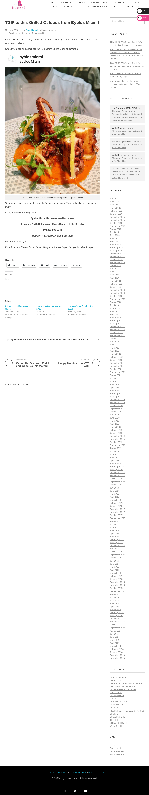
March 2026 (115, 208)
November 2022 (117, 329)
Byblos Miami (17, 339)
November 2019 (117, 439)
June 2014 (115, 637)
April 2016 (114, 570)
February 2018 (117, 503)
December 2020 (117, 399)
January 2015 (116, 615)
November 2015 (117, 585)
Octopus (67, 339)
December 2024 (117, 253)
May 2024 (114, 275)
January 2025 (116, 250)
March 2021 (115, 390)
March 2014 (115, 646)
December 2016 (117, 545)
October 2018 (116, 478)
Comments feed (117, 751)
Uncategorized (118, 723)
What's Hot (116, 726)
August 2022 (115, 339)
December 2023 (117, 290)
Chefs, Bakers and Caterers (126, 683)
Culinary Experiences (122, 686)
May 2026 (114, 205)
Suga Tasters (117, 717)
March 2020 (115, 427)
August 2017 (115, 521)
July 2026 (114, 199)
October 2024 (116, 259)
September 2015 (117, 591)
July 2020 (114, 415)
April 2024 (114, 278)
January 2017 (116, 542)
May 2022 (114, 348)
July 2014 (114, 634)
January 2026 (116, 214)
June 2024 (115, 272)
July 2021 (114, 378)
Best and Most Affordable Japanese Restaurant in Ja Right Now (127, 131)
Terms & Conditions (56, 772)
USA (87, 339)
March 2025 (115, 244)
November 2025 (117, 220)
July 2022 (114, 342)
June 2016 (115, 564)
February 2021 (117, 393)
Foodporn (13, 33)
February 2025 (117, 247)
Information (117, 705)
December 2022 (117, 326)
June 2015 (115, 600)
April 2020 (114, 424)
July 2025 (114, 232)
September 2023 (117, 299)
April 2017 (114, 533)
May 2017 (114, 530)
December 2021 (117, 363)
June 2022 (115, 345)
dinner (28, 339)
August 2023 (115, 302)
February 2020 (117, 430)
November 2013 (117, 658)
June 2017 (115, 527)
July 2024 (114, 269)
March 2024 (115, 281)
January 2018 (116, 506)
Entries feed (115, 748)
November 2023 (117, 293)
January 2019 (116, 469)
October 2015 (116, 588)
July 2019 (114, 451)
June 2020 (115, 418)
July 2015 (114, 597)
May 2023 (114, 311)
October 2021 (116, 369)
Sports (114, 714)
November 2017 (117, 512)
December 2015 (117, 582)
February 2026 (117, 211)
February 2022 (117, 357)
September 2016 (117, 555)
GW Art (114, 698)
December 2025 (117, 217)
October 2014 (116, 625)
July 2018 (114, 488)
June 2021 (115, 381)
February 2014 (117, 649)
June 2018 (115, 491)
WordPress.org (117, 754)
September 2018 (117, 482)
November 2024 (117, 256)
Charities (115, 680)
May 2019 (114, 457)
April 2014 (114, 643)
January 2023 (116, 323)
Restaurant (78, 339)
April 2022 (114, 351)
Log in (113, 745)
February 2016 (117, 576)
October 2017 (116, 515)
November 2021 (117, 366)
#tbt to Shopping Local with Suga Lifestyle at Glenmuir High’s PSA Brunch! (125, 84)
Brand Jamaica (118, 677)
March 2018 (115, 500)
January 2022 (116, 360)
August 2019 (115, 448)
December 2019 (117, 436)
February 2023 (117, 320)
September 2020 (117, 408)
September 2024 (117, 262)
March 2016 (115, 573)
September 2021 (117, 372)
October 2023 (116, 296)
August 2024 (115, 265)
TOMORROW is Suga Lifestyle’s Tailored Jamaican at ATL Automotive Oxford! (127, 66)
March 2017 (115, 536)
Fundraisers (117, 695)
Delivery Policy (78, 772)
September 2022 (117, 335)
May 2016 (114, 567)
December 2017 (117, 509)
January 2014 (116, 652)
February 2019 (117, 466)
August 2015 (115, 594)
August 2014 (115, 631)
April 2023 (114, 314)
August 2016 (115, 558)
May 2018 (114, 494)
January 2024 (116, 287)
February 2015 (117, 612)
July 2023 (114, 305)
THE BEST (115, 720)
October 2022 (116, 332)
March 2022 (115, 354)
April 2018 (114, 497)
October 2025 (116, 223)
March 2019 (115, 463)
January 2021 (116, 396)
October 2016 (116, 552)
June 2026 (115, 202)
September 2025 (117, 226)
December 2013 (117, 655)
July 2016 (114, 561)
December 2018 (117, 472)
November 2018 (117, 475)
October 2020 (116, 405)
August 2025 (115, 229)
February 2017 (117, 539)
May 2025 (114, 238)
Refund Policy (96, 772)
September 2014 (117, 628)
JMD (142, 18)
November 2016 (117, 548)
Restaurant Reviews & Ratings (35, 33)
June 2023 (115, 308)
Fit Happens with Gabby (123, 689)
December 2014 (117, 618)
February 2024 (117, 284)
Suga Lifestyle (32, 30)
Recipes (114, 708)
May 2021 (114, 384)
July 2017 (114, 524)
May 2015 (114, 603)
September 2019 (117, 445)
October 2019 (116, 442)
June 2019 (115, 454)
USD (142, 11)
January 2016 (116, 579)
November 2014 (117, 622)
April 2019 (114, 460)
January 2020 (116, 433)
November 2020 (117, 402)
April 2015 (114, 606)
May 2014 (114, 640)
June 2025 (115, 235)
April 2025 (114, 241)
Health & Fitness (119, 702)
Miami (59, 339)
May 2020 (114, 421)
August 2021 (115, 375)
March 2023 (115, 317)
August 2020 (115, 412)
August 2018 (115, 485)
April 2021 (114, 387)
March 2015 (115, 609)
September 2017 (117, 518)
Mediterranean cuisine (44, 339)
